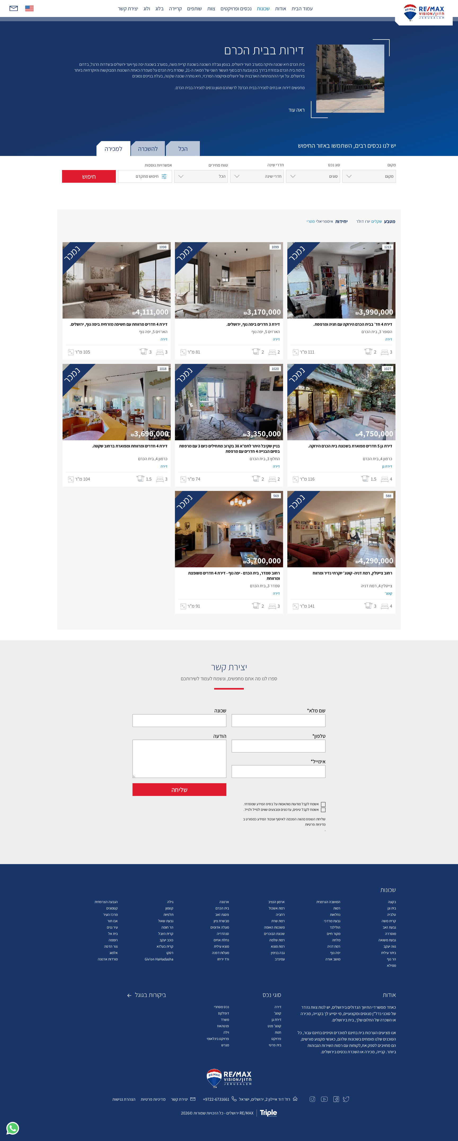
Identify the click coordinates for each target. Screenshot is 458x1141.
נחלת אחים (221, 940)
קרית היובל (165, 933)
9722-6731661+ (216, 1099)
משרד (225, 1019)
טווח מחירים (218, 165)
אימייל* (318, 761)
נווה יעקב (390, 946)
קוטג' (277, 1013)
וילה (226, 1032)
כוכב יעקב (166, 940)
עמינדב (280, 959)
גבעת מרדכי (332, 920)
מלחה (336, 940)
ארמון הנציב (276, 901)
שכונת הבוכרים (274, 933)
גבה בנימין (278, 952)
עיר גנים (112, 927)
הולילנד (335, 927)
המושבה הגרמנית (328, 901)
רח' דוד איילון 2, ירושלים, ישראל (264, 1099)
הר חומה (167, 927)
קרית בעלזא (165, 946)
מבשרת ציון (221, 920)
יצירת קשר (128, 8)
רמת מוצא (278, 946)
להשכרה (148, 148)
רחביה (280, 914)
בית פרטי (275, 1045)
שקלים (376, 221)
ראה (296, 109)
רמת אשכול (277, 908)
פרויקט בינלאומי (218, 1038)
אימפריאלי (324, 221)
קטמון (169, 908)
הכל (183, 148)
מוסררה (390, 933)
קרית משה (389, 920)
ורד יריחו (223, 959)
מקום (391, 165)
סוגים (333, 176)
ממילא (391, 965)
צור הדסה (111, 946)
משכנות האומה (274, 927)
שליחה (179, 789)
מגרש (225, 1045)
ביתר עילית (388, 952)
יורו (367, 221)
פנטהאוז (223, 1026)
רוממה (113, 940)
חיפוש (89, 176)
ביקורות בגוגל (150, 994)
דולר (360, 221)
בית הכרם (222, 908)
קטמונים (112, 908)
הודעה (219, 736)
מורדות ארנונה (108, 959)
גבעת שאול (165, 920)
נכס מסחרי (221, 1006)
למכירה (113, 148)
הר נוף (391, 959)
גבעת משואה (387, 940)
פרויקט (276, 1038)
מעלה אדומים (219, 927)
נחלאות (335, 914)
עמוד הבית (302, 8)
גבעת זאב (389, 927)
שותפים (194, 8)
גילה (170, 901)
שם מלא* (316, 710)
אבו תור (112, 920)
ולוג (146, 8)
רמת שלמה (277, 940)
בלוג (159, 8)
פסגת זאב (222, 914)
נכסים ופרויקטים (236, 8)
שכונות (263, 8)
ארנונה (224, 901)
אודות (280, 8)
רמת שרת (278, 920)
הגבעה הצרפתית (106, 901)
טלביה (391, 914)
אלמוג (113, 952)
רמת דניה (333, 946)
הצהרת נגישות (123, 1099)
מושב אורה (332, 959)
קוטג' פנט (274, 1026)
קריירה (175, 8)
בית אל (113, 933)
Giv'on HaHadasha (159, 959)
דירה (278, 1006)
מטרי (311, 221)
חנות (278, 1032)
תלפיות (168, 914)
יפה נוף (335, 952)
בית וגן (391, 908)
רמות (336, 908)
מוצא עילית (221, 946)
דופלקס (223, 1013)
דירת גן (276, 1019)
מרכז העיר (110, 914)
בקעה (392, 901)
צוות (211, 8)
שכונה (220, 710)
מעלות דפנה (220, 952)
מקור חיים (333, 933)
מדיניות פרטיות (315, 824)
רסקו (169, 952)
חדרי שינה (275, 165)
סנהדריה (223, 933)
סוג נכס (334, 165)
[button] (12, 1128)
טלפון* (318, 736)
